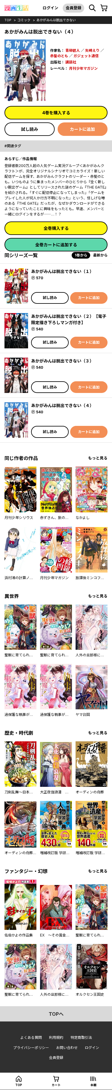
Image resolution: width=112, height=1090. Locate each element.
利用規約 (56, 1037)
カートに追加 (82, 129)
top (7, 20)
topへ (56, 1014)
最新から (100, 255)
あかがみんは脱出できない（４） (62, 405)
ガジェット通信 (86, 56)
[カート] (104, 8)
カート (56, 1085)
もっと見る (98, 458)
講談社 (70, 62)
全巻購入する (56, 228)
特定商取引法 (81, 1037)
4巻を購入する (56, 112)
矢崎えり (92, 50)
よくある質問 (31, 1037)
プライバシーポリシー (31, 1047)
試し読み (29, 129)
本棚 (93, 1085)
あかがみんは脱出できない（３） (62, 360)
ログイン (50, 7)
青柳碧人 (72, 50)
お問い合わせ (67, 1047)
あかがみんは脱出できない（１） (62, 271)
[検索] (92, 8)
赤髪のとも (59, 56)
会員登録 (73, 7)
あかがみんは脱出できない (56, 20)
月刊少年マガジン (83, 68)
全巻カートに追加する (56, 244)
